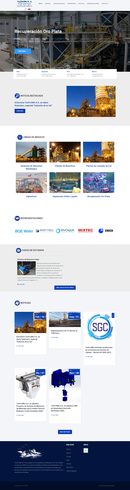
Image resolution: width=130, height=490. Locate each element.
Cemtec (68, 464)
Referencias (72, 3)
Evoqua (68, 456)
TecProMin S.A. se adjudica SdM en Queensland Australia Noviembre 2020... (64, 408)
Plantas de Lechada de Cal (98, 166)
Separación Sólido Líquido (65, 196)
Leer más (22, 284)
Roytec (68, 453)
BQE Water (69, 467)
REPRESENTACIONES (93, 3)
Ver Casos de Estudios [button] (65, 287)
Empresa (47, 3)
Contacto (105, 3)
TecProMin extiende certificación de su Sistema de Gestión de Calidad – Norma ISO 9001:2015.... (99, 349)
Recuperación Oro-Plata (98, 196)
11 (75, 67)
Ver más (22, 51)
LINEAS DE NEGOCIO (59, 3)
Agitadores (31, 196)
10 (73, 67)
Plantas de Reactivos (65, 166)
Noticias (81, 3)
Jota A (112, 485)
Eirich (68, 460)
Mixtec (68, 449)
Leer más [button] (20, 111)
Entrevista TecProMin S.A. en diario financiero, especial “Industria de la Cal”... (28, 339)
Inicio (40, 3)
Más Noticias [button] (65, 432)
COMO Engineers (71, 471)
